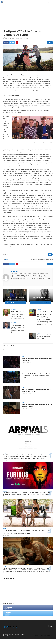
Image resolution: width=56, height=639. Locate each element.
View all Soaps (27, 418)
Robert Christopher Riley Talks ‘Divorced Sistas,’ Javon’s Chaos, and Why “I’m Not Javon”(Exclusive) (18, 314)
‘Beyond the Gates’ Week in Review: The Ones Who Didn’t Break (37, 405)
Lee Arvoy (40, 327)
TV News (39, 309)
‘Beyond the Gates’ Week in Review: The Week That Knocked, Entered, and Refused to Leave (37, 376)
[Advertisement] (28, 14)
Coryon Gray (11, 38)
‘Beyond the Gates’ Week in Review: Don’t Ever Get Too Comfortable (44, 336)
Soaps (4, 28)
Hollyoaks (35, 259)
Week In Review (50, 259)
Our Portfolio (48, 635)
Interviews (13, 309)
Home (36, 635)
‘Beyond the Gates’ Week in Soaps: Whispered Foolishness (37, 359)
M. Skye (14, 318)
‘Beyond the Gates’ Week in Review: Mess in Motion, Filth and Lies (36, 390)
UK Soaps (43, 259)
